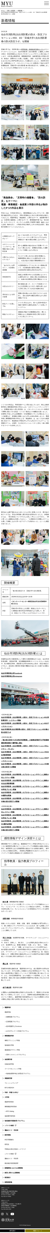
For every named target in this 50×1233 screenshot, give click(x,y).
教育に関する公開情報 (12, 1173)
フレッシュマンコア (11, 1083)
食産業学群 (8, 1059)
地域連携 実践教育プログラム (15, 1121)
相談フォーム (37, 1231)
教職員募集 (8, 1182)
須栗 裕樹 (6, 918)
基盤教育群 (8, 1078)
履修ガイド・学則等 (11, 1130)
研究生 (7, 1144)
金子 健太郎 (7, 987)
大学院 (7, 1097)
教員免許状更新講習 (11, 1163)
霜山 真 (5, 964)
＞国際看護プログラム (12, 1017)
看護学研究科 (9, 1102)
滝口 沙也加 (7, 938)
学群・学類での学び (11, 1092)
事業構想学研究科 (11, 1106)
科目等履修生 (9, 1140)
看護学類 (8, 1012)
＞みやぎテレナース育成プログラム (17, 1031)
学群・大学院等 (11, 10)
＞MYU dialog (9, 1111)
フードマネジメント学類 (13, 1069)
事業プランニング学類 (12, 1040)
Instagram (18, 676)
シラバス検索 (9, 1125)
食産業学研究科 (10, 1116)
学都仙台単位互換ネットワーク (15, 1149)
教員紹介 (8, 1177)
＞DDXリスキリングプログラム (15, 1055)
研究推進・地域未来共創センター (32, 49)
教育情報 (8, 1135)
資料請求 (12, 1231)
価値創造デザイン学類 (12, 1050)
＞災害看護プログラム (12, 1021)
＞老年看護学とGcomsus (13, 1026)
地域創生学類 (9, 1045)
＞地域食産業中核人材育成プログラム (17, 1073)
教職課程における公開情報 (14, 1168)
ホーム (3, 10)
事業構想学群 (9, 1036)
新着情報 (20, 10)
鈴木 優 (5, 902)
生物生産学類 (9, 1064)
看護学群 (8, 1007)
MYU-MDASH (9, 1088)
